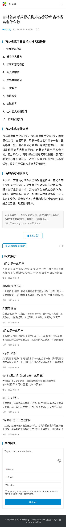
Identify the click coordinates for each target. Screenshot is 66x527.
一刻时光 (6, 29)
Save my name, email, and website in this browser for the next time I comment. (31, 492)
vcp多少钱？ (10, 353)
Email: (10, 477)
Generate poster (16, 245)
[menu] (61, 4)
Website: (9, 485)
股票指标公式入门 (13, 286)
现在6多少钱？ (11, 398)
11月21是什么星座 (13, 263)
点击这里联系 (12, 219)
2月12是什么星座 (12, 330)
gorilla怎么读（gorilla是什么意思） (23, 375)
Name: (10, 469)
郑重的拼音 (9, 308)
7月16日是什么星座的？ (17, 420)
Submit (33, 502)
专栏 (37, 29)
